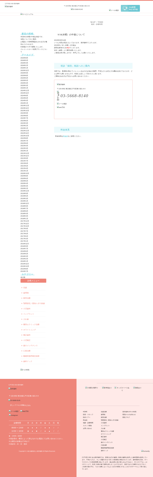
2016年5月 (24, 254)
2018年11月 (24, 203)
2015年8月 (24, 269)
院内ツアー (86, 417)
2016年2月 (24, 259)
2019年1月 (24, 201)
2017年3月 (24, 239)
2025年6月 (24, 78)
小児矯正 (26, 340)
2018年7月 (24, 208)
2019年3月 (24, 198)
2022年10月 (24, 136)
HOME (85, 412)
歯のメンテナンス (30, 345)
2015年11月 (24, 264)
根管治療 (26, 298)
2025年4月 (24, 83)
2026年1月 (24, 68)
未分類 (22, 277)
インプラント (28, 314)
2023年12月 (24, 105)
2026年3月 (24, 63)
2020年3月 (24, 186)
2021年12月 (24, 153)
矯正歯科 (26, 335)
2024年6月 (24, 98)
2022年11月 (24, 133)
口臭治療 (26, 351)
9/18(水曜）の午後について (71, 34)
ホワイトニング (29, 330)
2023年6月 (24, 121)
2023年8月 (24, 116)
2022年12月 (24, 131)
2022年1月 (24, 151)
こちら (28, 405)
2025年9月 (24, 73)
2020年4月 (24, 183)
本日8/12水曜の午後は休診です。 (32, 37)
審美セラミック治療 (31, 324)
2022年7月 (24, 141)
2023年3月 (24, 123)
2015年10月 (24, 266)
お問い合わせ (87, 428)
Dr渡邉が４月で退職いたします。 (32, 47)
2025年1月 (24, 88)
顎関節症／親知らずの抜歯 (34, 303)
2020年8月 (24, 176)
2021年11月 (24, 156)
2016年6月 (24, 251)
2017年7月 (24, 231)
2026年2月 (24, 65)
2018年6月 (24, 211)
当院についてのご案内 (28, 39)
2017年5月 (24, 236)
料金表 (65, 136)
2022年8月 (24, 138)
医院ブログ (126, 417)
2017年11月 (24, 223)
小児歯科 (26, 309)
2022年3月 (24, 148)
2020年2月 (24, 188)
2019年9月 (24, 193)
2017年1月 (24, 241)
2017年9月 (24, 228)
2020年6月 (24, 178)
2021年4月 (24, 168)
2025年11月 (24, 70)
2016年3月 (24, 256)
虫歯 (25, 288)
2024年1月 (24, 103)
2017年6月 (24, 233)
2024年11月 (24, 93)
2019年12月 (24, 191)
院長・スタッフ (88, 414)
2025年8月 (24, 75)
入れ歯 (26, 319)
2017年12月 (24, 221)
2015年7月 (24, 271)
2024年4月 (24, 100)
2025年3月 (24, 85)
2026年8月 (24, 58)
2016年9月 (24, 246)
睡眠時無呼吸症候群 (31, 356)
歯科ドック (27, 361)
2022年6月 (24, 143)
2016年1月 (24, 261)
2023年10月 (24, 110)
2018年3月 (24, 216)
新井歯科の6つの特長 (129, 412)
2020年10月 (24, 173)
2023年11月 (24, 108)
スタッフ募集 (87, 425)
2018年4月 (24, 213)
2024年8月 (24, 95)
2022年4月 (24, 146)
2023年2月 (24, 125)
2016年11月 (24, 244)
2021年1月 (24, 171)
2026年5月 (24, 60)
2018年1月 (24, 218)
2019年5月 (24, 196)
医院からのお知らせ (129, 414)
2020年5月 (24, 181)
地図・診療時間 (88, 423)
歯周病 (26, 293)
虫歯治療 (104, 412)
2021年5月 (24, 166)
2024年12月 (24, 90)
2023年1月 (24, 128)
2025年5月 (24, 80)
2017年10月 (24, 226)
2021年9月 (24, 158)
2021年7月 (24, 161)
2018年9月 (24, 206)
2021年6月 (24, 163)
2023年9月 (24, 113)
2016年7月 (24, 248)
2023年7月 (24, 118)
